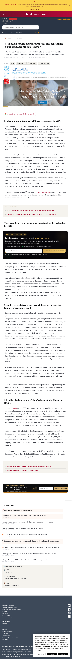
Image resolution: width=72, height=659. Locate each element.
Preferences (40, 654)
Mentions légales (7, 631)
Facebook (32, 63)
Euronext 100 (6, 616)
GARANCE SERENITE (12, 585)
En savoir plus (34, 9)
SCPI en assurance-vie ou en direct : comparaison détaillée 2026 (25, 534)
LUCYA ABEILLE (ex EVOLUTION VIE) (17, 578)
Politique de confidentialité (10, 637)
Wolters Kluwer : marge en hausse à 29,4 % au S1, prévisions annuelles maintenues (31, 547)
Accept (63, 654)
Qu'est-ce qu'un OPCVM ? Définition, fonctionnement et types (24, 515)
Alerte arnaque (6, 635)
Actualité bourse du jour (9, 607)
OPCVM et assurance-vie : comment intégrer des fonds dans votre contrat (28, 522)
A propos (5, 633)
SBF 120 (5, 614)
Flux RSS (5, 640)
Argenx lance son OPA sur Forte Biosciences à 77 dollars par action (25, 560)
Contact (4, 629)
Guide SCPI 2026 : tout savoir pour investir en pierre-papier (23, 528)
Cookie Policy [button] (62, 646)
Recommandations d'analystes (11, 609)
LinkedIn (21, 63)
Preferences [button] (38, 650)
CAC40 (4, 611)
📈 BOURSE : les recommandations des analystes (17, 510)
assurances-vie (44, 192)
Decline (52, 654)
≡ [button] (3, 14)
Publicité (4, 623)
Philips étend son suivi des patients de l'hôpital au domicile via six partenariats (30, 541)
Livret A (14, 408)
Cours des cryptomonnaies (10, 618)
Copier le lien (45, 63)
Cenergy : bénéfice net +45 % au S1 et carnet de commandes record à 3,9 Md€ (29, 554)
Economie (19, 38)
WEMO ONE (8, 572)
